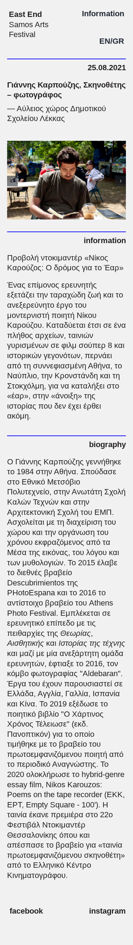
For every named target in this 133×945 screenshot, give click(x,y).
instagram (107, 911)
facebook (26, 911)
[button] (12, 181)
